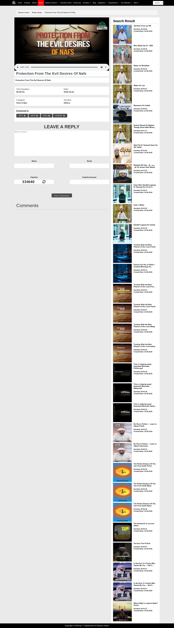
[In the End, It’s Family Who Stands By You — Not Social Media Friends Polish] (122, 572)
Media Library (37, 12)
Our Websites (126, 3)
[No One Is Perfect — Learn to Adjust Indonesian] (122, 452)
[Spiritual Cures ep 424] (122, 34)
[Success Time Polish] (122, 552)
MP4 (21, 116)
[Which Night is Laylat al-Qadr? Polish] (122, 611)
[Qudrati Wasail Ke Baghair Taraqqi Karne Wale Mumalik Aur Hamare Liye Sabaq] (122, 133)
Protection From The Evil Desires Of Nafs (60, 12)
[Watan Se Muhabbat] (122, 74)
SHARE (59, 116)
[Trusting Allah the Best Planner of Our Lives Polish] (122, 253)
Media (41, 3)
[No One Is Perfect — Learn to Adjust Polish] (122, 432)
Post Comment (61, 196)
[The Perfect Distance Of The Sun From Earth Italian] (122, 512)
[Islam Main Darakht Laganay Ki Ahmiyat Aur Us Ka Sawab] (122, 193)
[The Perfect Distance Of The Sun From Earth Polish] (122, 472)
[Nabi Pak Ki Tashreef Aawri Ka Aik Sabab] (122, 153)
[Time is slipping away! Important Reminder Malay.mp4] (122, 392)
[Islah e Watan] (122, 213)
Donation (86, 3)
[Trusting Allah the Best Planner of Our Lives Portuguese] (122, 293)
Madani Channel (51, 3)
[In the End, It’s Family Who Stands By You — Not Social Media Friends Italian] (122, 591)
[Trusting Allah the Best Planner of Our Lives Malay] (122, 333)
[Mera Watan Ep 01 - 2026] (122, 54)
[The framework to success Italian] (122, 532)
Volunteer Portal (65, 3)
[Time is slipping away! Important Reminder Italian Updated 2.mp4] (122, 412)
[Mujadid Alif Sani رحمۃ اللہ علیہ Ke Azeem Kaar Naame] (122, 173)
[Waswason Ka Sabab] (122, 114)
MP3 (33, 116)
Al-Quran (27, 3)
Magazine (101, 3)
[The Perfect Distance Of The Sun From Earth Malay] (122, 492)
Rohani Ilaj (77, 3)
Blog (94, 3)
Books (34, 3)
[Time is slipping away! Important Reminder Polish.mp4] (122, 372)
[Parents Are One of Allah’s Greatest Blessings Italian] (122, 273)
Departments (113, 3)
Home (20, 3)
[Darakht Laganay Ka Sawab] (122, 233)
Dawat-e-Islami (23, 12)
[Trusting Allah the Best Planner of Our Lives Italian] (122, 352)
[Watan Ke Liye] (122, 94)
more (136, 3)
